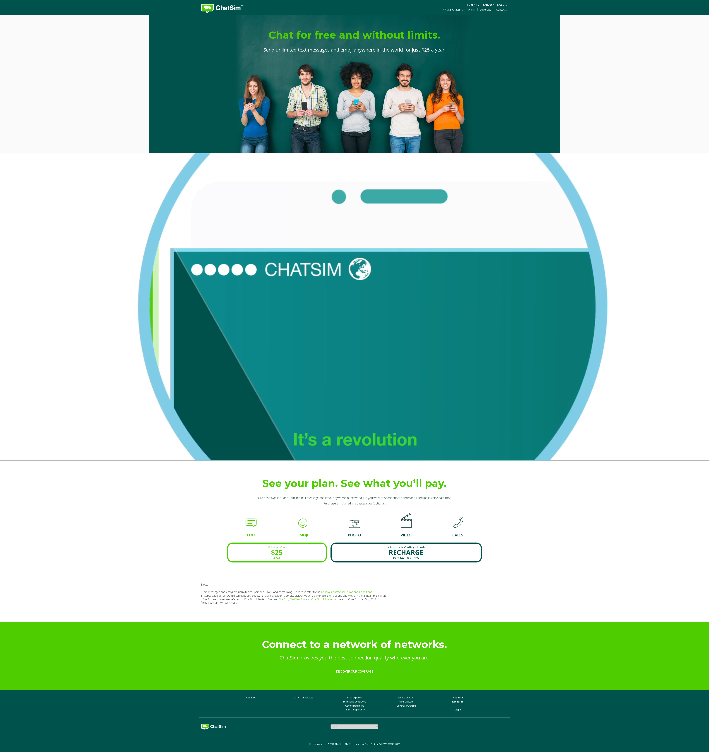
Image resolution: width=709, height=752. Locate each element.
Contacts (501, 9)
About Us (251, 697)
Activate (488, 5)
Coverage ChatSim (406, 705)
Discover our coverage (354, 671)
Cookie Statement (354, 705)
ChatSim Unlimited (322, 599)
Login (501, 5)
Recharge (457, 701)
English (472, 5)
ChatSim (283, 599)
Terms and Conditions (354, 701)
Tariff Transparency (354, 709)
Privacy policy (354, 697)
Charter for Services (302, 697)
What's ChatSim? (453, 9)
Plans (471, 9)
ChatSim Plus (297, 599)
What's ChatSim (406, 697)
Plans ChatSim (406, 701)
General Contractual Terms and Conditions (346, 592)
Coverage (485, 9)
